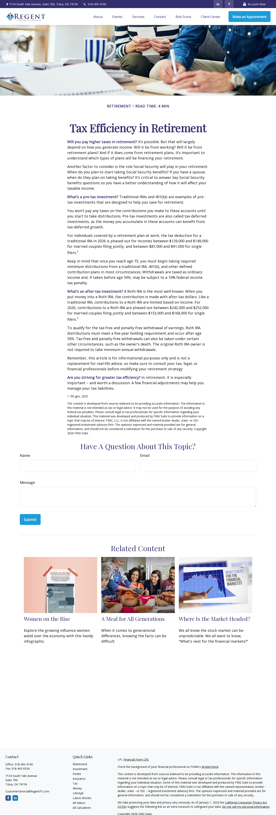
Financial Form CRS (136, 759)
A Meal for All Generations (133, 618)
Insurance (79, 779)
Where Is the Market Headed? (214, 618)
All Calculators (82, 808)
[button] (98, 16)
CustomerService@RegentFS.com (27, 791)
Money (77, 788)
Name (25, 455)
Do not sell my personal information (246, 807)
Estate (77, 774)
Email (145, 455)
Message (27, 482)
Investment (80, 769)
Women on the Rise (47, 618)
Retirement (80, 764)
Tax (75, 783)
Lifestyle (78, 793)
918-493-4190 (97, 4)
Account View (256, 4)
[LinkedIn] (218, 4)
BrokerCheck (210, 767)
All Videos (79, 803)
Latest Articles (82, 798)
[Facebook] (229, 4)
